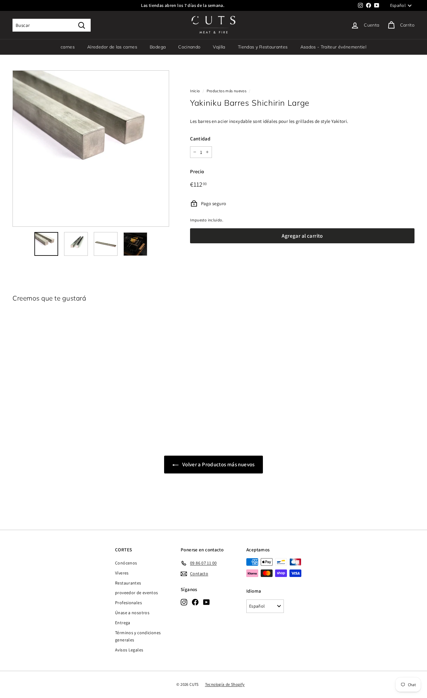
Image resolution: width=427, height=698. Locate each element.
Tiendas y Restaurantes (263, 47)
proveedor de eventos (136, 592)
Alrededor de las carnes (112, 47)
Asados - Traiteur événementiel (333, 47)
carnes (68, 47)
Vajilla (219, 47)
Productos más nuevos (227, 91)
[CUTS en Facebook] (195, 602)
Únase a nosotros (132, 612)
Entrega (122, 622)
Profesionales (128, 602)
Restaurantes (128, 583)
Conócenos (126, 563)
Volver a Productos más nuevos (217, 464)
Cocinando (189, 47)
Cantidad (200, 138)
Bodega (158, 47)
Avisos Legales (129, 650)
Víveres (122, 573)
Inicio (195, 91)
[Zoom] (91, 148)
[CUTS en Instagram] (184, 602)
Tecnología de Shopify (225, 684)
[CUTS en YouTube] (206, 602)
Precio (197, 171)
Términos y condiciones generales (138, 636)
